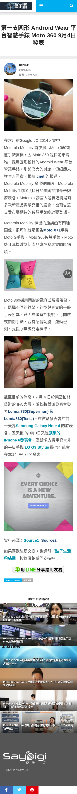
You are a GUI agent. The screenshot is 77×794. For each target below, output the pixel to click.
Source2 (49, 540)
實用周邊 (27, 580)
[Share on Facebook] (6, 790)
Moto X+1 (52, 230)
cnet (41, 176)
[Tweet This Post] (19, 790)
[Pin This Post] (32, 790)
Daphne (24, 65)
